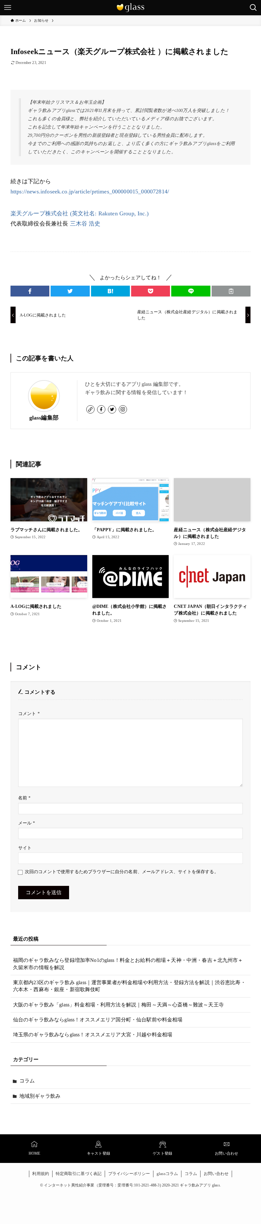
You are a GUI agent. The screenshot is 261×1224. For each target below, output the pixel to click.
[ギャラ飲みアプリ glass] (130, 7)
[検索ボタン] (253, 7)
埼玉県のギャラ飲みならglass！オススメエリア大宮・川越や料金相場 (92, 1034)
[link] (90, 409)
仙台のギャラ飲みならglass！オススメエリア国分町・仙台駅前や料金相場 (98, 1019)
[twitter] (112, 409)
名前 (24, 797)
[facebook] (101, 409)
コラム (27, 1080)
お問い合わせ (216, 1173)
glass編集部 (44, 417)
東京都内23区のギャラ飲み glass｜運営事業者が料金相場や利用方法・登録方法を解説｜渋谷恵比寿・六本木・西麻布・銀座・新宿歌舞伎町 (129, 986)
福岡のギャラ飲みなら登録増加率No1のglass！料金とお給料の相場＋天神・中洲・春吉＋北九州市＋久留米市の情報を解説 (128, 963)
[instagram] (123, 409)
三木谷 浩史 (85, 223)
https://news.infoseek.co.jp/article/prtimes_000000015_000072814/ (90, 191)
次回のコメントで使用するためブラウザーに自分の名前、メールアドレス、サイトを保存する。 (122, 871)
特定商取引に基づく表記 (79, 1173)
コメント (29, 713)
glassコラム (167, 1173)
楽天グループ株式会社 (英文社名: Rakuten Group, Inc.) (80, 213)
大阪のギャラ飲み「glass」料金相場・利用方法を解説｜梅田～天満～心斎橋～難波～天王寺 (118, 1004)
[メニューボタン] (7, 7)
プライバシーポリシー (129, 1173)
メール (26, 822)
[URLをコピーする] (231, 291)
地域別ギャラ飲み (39, 1096)
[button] (30, 291)
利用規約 (40, 1173)
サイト (25, 847)
